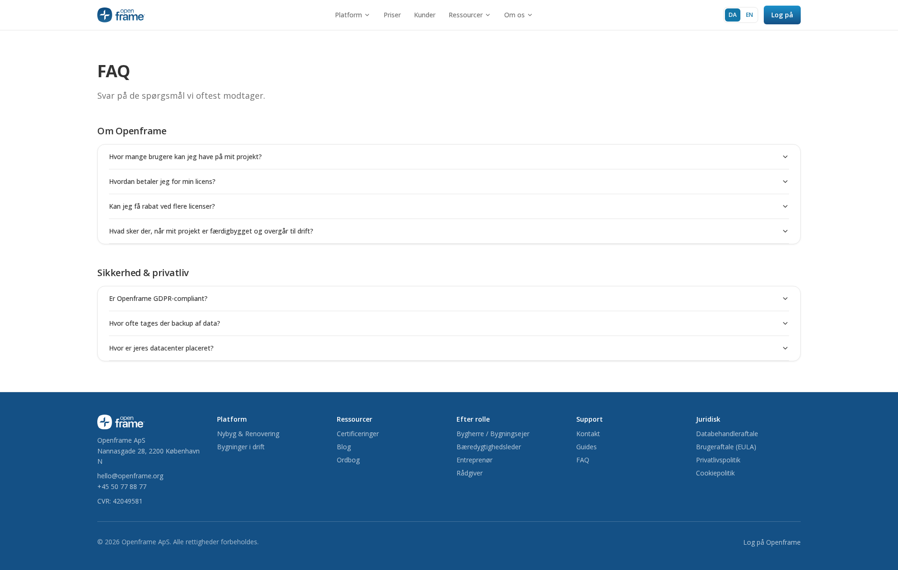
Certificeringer (358, 433)
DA (733, 15)
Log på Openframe (772, 542)
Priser (392, 14)
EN (749, 15)
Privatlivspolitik (718, 459)
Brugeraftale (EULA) (726, 446)
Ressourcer (466, 14)
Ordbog (348, 459)
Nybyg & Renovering (248, 433)
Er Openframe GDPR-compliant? (158, 298)
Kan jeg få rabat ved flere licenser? (162, 206)
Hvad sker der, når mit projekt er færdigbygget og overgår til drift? (211, 231)
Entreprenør (474, 459)
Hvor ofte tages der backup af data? (164, 323)
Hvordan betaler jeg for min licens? (162, 181)
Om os (514, 14)
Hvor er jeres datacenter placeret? (161, 347)
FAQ (582, 459)
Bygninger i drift (241, 446)
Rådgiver (469, 472)
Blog (344, 446)
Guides (586, 446)
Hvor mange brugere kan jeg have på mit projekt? (185, 156)
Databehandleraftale (727, 433)
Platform (348, 14)
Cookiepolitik (715, 472)
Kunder (424, 14)
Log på (782, 14)
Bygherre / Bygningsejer (492, 433)
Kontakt (588, 433)
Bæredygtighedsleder (488, 446)
